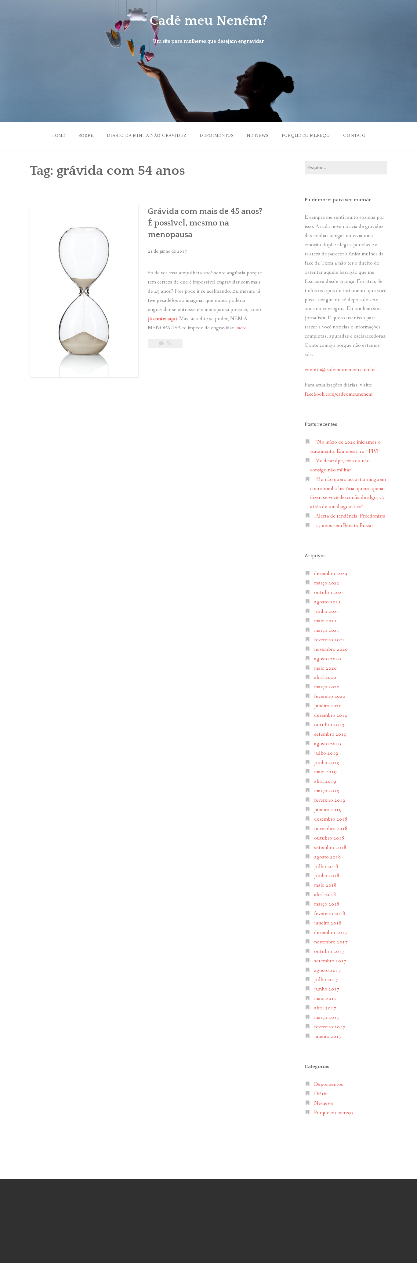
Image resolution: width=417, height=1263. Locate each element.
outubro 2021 (329, 592)
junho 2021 (326, 611)
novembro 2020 (331, 649)
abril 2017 (325, 1008)
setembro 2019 (330, 734)
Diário (321, 1093)
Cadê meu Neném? (208, 20)
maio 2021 (325, 620)
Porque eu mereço (306, 135)
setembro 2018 (330, 847)
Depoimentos (217, 135)
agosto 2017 (327, 970)
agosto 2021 (327, 602)
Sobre (85, 135)
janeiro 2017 (328, 1036)
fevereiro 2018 (329, 913)
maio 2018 (325, 885)
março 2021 (326, 630)
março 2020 (326, 686)
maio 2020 (325, 668)
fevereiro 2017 (329, 1027)
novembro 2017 (331, 942)
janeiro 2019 (328, 809)
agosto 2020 (327, 658)
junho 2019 (326, 762)
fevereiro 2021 (329, 639)
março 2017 (326, 1017)
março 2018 (326, 904)
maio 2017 (325, 998)
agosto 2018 (327, 857)
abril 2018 (325, 894)
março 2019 (326, 790)
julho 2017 (326, 979)
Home (58, 135)
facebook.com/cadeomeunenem (339, 394)
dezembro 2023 (330, 573)
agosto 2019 (327, 743)
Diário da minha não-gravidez (147, 135)
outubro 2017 (329, 951)
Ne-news (257, 135)
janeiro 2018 (328, 923)
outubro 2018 (329, 838)
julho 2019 (326, 753)
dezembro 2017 (330, 932)
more (243, 328)
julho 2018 (326, 866)
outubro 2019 (329, 724)
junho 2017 (326, 989)
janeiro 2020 (328, 705)
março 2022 (326, 583)
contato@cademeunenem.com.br (340, 369)
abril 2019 (325, 781)
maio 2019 (325, 771)
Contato (354, 135)
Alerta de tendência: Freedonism (350, 516)
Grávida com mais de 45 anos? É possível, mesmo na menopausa (205, 223)
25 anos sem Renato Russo (344, 525)
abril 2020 (325, 677)
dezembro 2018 (330, 819)
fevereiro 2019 (329, 800)
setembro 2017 (330, 961)
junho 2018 (326, 875)
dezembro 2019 (330, 715)
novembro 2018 (331, 828)
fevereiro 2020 (329, 696)
